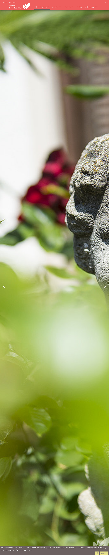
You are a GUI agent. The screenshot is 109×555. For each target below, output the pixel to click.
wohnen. (57, 7)
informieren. (92, 7)
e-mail (14, 2)
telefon (10, 2)
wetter (5, 2)
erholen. (69, 7)
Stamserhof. (42, 7)
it (105, 2)
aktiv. (79, 7)
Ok (97, 553)
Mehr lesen (104, 553)
